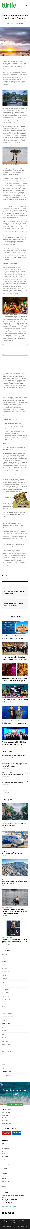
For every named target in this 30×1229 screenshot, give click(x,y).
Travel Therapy (22, 821)
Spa (3, 1034)
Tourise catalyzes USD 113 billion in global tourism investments (14, 743)
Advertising (5, 1115)
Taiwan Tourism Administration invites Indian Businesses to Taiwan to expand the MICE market (15, 658)
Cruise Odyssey (6, 972)
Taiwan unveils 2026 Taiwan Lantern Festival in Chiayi (15, 701)
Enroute (4, 982)
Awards (4, 961)
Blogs (3, 965)
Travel (4, 1048)
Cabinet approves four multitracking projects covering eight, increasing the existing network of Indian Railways (14, 764)
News (9, 849)
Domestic (4, 878)
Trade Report (9, 907)
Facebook (3, 1213)
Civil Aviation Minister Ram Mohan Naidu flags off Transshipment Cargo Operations (15, 773)
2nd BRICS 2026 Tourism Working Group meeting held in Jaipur (13, 756)
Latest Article (13, 821)
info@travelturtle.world (9, 1206)
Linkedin (13, 1213)
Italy (3, 1006)
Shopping (4, 1030)
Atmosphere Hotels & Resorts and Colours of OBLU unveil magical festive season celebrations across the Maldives (14, 679)
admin (12, 23)
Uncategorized (6, 1055)
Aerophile (4, 849)
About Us (4, 1118)
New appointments (7, 1013)
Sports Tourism (7, 1037)
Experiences (5, 821)
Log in (4, 1065)
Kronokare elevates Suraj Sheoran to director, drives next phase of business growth (15, 781)
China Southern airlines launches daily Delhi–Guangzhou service (14, 637)
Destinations (6, 975)
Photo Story (6, 1024)
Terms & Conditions (9, 1226)
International (6, 999)
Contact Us (5, 1120)
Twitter (6, 1213)
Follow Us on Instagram (15, 1104)
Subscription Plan (6, 1123)
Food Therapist (6, 992)
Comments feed (6, 1072)
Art (3, 958)
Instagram (9, 1213)
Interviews (5, 1003)
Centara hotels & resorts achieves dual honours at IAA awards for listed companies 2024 (14, 722)
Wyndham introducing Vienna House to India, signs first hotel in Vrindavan (15, 790)
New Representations (8, 1017)
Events (4, 985)
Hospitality (5, 996)
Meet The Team (6, 1112)
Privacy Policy (22, 1226)
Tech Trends (5, 1041)
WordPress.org (6, 1075)
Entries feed (5, 1068)
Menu (26, 5)
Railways (4, 1027)
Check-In (4, 968)
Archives (4, 1186)
